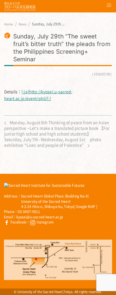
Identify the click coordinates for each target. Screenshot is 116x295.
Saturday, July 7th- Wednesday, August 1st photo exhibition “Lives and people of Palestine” (52, 142)
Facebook (18, 222)
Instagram (44, 222)
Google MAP (85, 206)
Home (8, 24)
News (23, 24)
